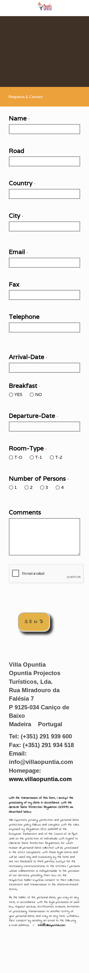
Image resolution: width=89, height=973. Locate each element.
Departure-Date (33, 416)
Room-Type (28, 448)
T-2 (58, 457)
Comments (25, 512)
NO (38, 394)
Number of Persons (39, 478)
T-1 (38, 457)
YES (18, 394)
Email (18, 252)
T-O (18, 457)
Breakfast (24, 386)
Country (22, 183)
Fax (14, 284)
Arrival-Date (28, 357)
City (16, 215)
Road (16, 151)
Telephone (24, 317)
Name (19, 118)
